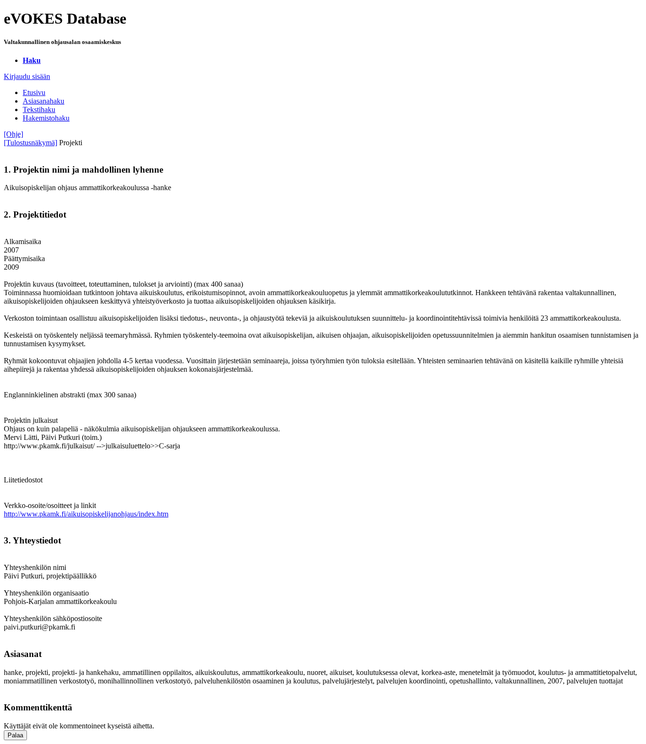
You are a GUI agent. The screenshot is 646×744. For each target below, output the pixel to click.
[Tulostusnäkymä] (30, 143)
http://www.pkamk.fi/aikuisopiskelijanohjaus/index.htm (86, 514)
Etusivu (34, 92)
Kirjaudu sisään (27, 76)
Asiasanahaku (43, 101)
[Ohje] (13, 134)
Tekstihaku (39, 109)
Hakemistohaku (46, 118)
